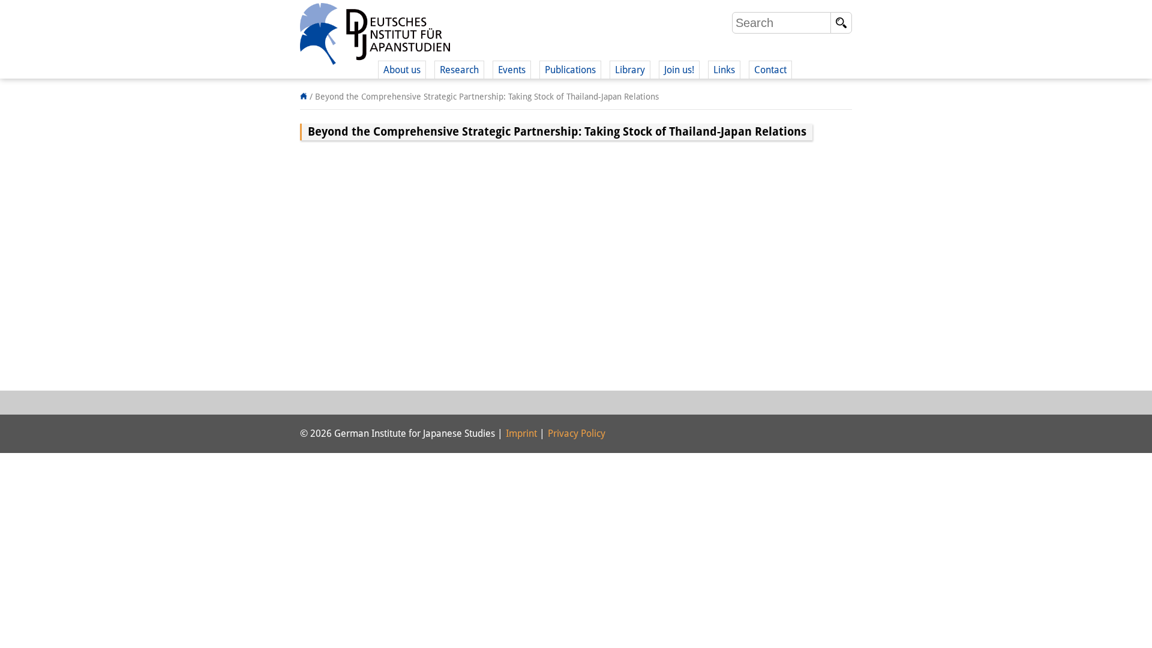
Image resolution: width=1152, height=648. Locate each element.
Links (724, 70)
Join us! (679, 70)
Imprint (521, 433)
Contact (770, 70)
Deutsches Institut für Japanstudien (375, 36)
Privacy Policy (576, 433)
